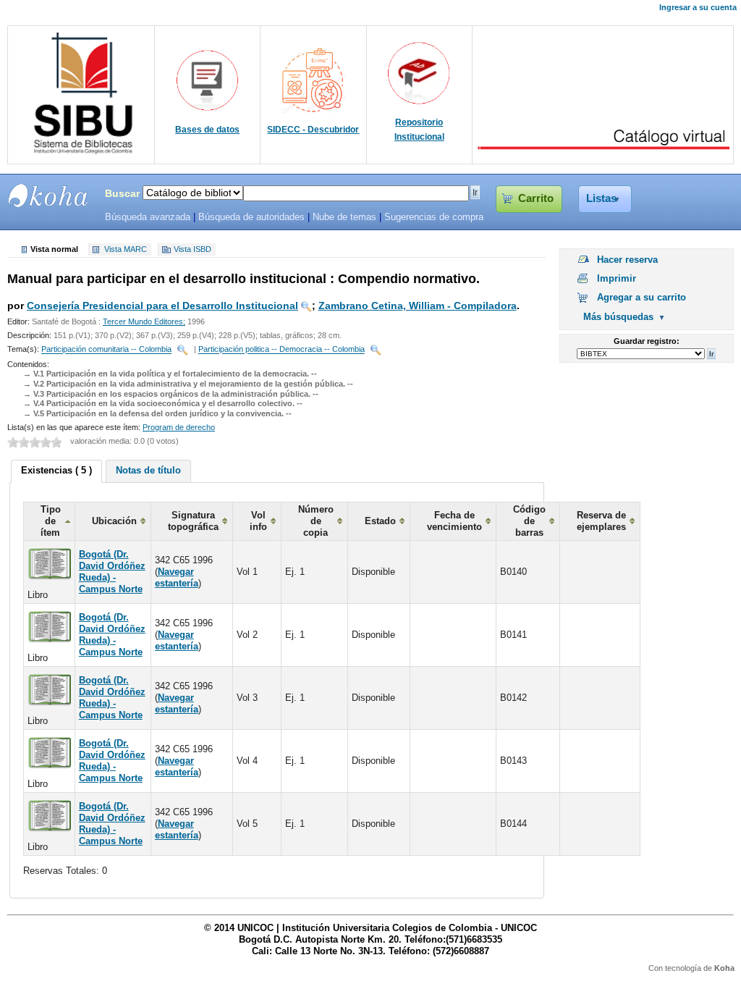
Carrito (536, 198)
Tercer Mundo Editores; (144, 321)
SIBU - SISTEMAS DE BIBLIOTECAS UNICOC (48, 195)
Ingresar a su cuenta (698, 7)
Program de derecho (179, 427)
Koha (724, 968)
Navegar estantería (176, 577)
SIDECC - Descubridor (313, 130)
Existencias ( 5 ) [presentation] (56, 470)
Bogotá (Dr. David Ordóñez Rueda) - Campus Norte (112, 571)
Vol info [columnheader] (258, 521)
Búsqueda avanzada (147, 217)
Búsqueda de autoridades (251, 217)
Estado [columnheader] (380, 520)
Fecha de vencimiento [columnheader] (454, 521)
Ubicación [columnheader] (114, 520)
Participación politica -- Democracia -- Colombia (281, 349)
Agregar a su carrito (641, 297)
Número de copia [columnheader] (316, 521)
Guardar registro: (646, 341)
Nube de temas (344, 217)
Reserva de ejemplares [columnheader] (601, 521)
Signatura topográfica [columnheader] (193, 521)
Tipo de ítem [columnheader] (51, 521)
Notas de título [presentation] (148, 470)
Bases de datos (207, 130)
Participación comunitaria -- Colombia (106, 349)
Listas (601, 198)
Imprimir (616, 278)
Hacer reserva (627, 259)
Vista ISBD (192, 249)
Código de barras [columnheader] (529, 521)
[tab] (56, 471)
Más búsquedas (618, 316)
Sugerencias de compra (433, 217)
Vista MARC (125, 249)
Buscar (122, 193)
